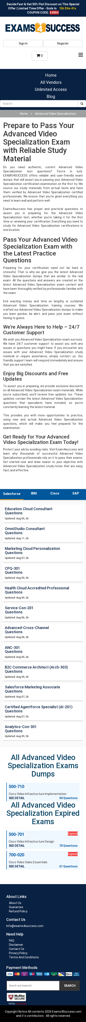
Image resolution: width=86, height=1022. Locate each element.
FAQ (11, 940)
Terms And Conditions (24, 957)
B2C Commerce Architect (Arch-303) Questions (36, 669)
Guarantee (16, 907)
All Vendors (51, 82)
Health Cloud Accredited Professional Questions (37, 590)
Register (63, 43)
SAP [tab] (75, 493)
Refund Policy (18, 911)
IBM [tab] (34, 493)
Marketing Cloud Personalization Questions (32, 550)
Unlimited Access (51, 89)
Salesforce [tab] (11, 494)
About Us (15, 903)
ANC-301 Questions (14, 649)
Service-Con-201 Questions (19, 610)
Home (51, 75)
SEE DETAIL (17, 798)
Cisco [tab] (54, 493)
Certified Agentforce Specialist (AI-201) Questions (38, 709)
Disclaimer (16, 944)
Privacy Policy (18, 953)
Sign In (23, 43)
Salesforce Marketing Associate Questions (32, 689)
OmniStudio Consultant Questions (25, 530)
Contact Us (16, 949)
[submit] (82, 103)
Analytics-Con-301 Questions (21, 729)
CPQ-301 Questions (14, 570)
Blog (51, 96)
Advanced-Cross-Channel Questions (27, 629)
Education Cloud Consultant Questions (28, 511)
